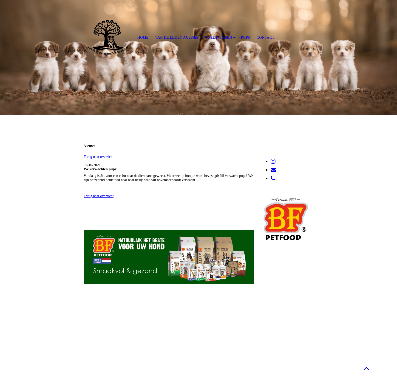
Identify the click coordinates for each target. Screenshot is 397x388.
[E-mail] (273, 170)
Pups (245, 37)
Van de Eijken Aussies (176, 37)
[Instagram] (273, 161)
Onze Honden (218, 37)
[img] (198, 57)
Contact (265, 37)
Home (142, 37)
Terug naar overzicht (98, 157)
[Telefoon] (273, 178)
